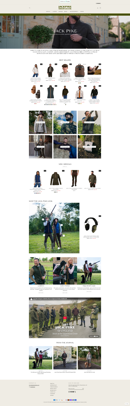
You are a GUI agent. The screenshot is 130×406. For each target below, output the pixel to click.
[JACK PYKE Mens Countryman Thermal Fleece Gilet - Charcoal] (46, 104)
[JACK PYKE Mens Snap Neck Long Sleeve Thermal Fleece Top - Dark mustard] (64, 104)
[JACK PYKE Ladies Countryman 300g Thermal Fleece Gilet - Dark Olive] (38, 193)
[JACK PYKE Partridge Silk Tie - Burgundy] (78, 103)
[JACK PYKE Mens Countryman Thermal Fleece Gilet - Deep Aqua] (47, 104)
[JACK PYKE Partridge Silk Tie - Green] (79, 103)
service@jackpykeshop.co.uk (34, 385)
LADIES (55, 11)
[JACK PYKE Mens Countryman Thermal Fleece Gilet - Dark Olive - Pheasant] (50, 104)
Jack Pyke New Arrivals (89, 372)
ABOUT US (52, 383)
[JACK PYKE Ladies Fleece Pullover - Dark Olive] (54, 192)
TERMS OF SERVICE (53, 386)
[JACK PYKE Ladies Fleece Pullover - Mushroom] (57, 192)
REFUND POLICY (53, 390)
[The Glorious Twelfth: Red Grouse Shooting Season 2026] (40, 357)
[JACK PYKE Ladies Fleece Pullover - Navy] (55, 192)
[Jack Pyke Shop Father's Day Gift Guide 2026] (65, 357)
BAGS (66, 11)
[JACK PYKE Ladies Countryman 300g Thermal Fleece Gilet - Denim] (34, 193)
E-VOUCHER (52, 393)
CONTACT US (52, 391)
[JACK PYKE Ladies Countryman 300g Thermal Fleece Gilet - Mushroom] (40, 193)
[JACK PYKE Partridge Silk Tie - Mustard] (81, 103)
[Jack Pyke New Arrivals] (89, 357)
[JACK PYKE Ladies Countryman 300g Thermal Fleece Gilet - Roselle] (37, 193)
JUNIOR (60, 11)
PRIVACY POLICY (53, 388)
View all (65, 166)
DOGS (82, 11)
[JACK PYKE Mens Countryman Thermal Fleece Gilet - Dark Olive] (48, 104)
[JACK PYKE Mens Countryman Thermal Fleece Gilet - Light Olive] (55, 104)
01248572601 (32, 386)
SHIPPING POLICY (53, 385)
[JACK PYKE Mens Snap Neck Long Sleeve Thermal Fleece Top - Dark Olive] (65, 104)
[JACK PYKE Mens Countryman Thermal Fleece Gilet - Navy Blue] (51, 104)
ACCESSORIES (74, 11)
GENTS (48, 11)
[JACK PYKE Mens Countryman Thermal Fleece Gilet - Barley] (53, 104)
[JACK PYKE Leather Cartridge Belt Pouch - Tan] (36, 103)
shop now (41, 292)
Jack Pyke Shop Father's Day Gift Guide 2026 (65, 372)
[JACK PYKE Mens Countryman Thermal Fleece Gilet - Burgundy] (54, 104)
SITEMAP (52, 395)
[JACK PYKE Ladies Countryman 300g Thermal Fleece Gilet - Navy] (36, 193)
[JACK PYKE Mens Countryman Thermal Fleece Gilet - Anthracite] (44, 104)
